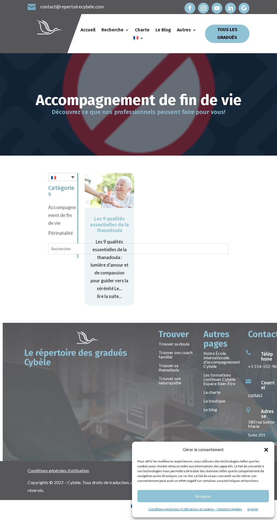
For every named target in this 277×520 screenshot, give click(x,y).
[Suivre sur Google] (244, 8)
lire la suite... (109, 296)
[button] (266, 449)
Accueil (88, 30)
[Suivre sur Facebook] (189, 8)
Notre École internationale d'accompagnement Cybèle (221, 360)
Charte (142, 30)
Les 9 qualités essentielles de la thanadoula (109, 224)
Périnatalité (60, 233)
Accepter (203, 496)
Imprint (253, 509)
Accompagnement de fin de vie (62, 215)
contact (255, 394)
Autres (184, 30)
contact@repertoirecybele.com (72, 6)
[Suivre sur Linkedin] (230, 8)
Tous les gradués (227, 33)
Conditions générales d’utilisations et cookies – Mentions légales (195, 509)
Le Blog (163, 30)
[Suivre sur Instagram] (203, 8)
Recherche (112, 30)
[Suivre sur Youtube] (217, 8)
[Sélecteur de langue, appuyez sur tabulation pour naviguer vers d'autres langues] (62, 177)
